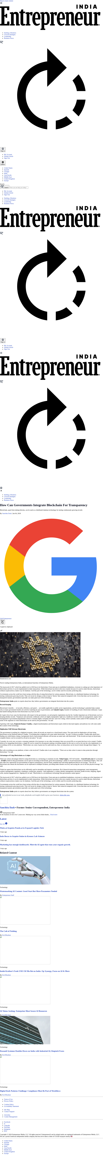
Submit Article (8, 156)
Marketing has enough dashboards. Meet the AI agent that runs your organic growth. (35, 845)
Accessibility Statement (11, 1106)
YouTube (7, 1127)
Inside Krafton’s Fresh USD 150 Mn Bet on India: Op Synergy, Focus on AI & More (35, 971)
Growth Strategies (9, 34)
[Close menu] (1, 491)
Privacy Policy (8, 1101)
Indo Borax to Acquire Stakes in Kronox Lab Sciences (22, 836)
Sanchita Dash (7, 513)
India (5, 173)
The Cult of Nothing (8, 931)
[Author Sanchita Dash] (4, 803)
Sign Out (7, 158)
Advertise (7, 1115)
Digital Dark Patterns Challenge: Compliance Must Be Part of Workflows (30, 1091)
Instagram (7, 1129)
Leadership (7, 36)
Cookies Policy (9, 1104)
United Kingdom (9, 179)
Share (2, 620)
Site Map (7, 1110)
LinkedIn (7, 1125)
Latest (3, 819)
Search (2, 184)
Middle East (8, 177)
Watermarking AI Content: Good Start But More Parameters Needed (28, 891)
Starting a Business (10, 33)
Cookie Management (10, 1117)
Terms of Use (8, 1099)
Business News (9, 38)
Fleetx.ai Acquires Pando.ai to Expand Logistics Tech (22, 828)
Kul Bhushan (6, 935)
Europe (6, 180)
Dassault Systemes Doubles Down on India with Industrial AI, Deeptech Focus (32, 1051)
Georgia (6, 171)
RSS (5, 1131)
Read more (53, 814)
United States (8, 168)
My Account (8, 154)
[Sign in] (1, 488)
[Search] (1, 43)
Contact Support (9, 1111)
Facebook (7, 1122)
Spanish (6, 170)
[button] (51, 353)
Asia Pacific (8, 175)
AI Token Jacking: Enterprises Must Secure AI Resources (23, 1011)
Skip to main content (6, 1)
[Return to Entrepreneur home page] (50, 29)
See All (2, 824)
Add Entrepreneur (5, 618)
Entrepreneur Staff (8, 895)
